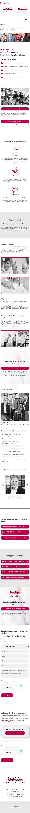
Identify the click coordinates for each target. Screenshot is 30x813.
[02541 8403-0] (23, 20)
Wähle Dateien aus (15, 733)
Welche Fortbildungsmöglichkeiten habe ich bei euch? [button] (14, 566)
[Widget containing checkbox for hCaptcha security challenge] (12, 687)
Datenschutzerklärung (11, 682)
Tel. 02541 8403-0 (9, 794)
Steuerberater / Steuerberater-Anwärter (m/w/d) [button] (13, 526)
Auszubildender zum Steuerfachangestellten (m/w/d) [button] (13, 537)
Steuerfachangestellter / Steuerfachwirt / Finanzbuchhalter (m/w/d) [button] (11, 532)
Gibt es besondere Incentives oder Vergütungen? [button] (13, 577)
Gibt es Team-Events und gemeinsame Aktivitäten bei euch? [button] (14, 572)
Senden (7, 695)
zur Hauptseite (5, 3)
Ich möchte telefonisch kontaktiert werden (15, 108)
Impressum (15, 806)
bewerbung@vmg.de (7, 720)
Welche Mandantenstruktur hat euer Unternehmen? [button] (13, 561)
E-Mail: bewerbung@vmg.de (15, 796)
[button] (3, 485)
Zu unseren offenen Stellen (14, 121)
